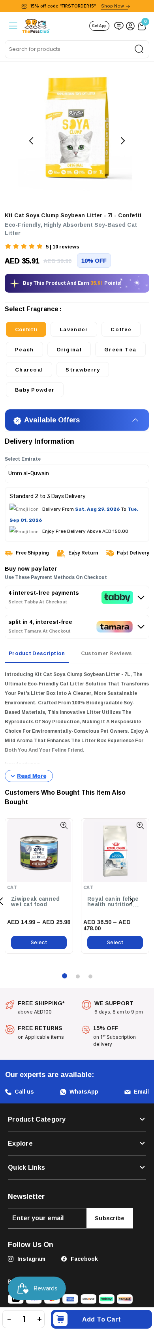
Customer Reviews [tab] (106, 653)
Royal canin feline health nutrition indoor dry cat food (115, 901)
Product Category (37, 1119)
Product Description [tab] (37, 653)
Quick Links (26, 1167)
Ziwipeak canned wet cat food (35, 901)
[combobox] (77, 49)
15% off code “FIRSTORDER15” (77, 6)
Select (39, 942)
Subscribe (110, 1218)
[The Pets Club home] (36, 25)
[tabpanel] (77, 726)
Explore (20, 1143)
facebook (83, 1258)
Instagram (30, 1258)
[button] (24, 247)
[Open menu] (12, 26)
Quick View (64, 826)
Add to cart (101, 1319)
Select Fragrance (31, 310)
